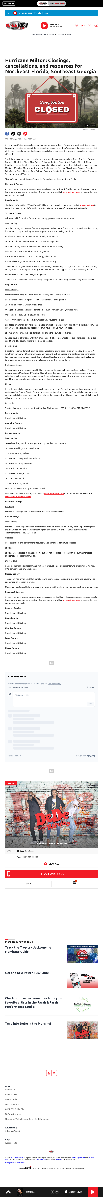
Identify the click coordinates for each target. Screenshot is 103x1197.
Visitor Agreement (78, 1158)
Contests (60, 34)
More (69, 34)
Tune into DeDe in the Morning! (28, 1023)
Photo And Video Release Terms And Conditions (27, 1119)
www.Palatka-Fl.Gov (54, 493)
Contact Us (10, 1090)
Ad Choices (41, 1159)
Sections (7, 4)
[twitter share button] (13, 134)
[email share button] (19, 134)
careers (58, 1159)
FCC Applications (13, 1114)
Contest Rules (11, 1099)
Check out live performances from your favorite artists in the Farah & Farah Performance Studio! (34, 1002)
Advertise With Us (13, 1131)
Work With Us (11, 1094)
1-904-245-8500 (52, 873)
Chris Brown (56, 27)
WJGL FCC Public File (14, 1109)
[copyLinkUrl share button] (25, 134)
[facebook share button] (7, 134)
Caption (91, 125)
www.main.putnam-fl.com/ (18, 496)
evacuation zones (72, 192)
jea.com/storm (86, 205)
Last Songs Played (39, 34)
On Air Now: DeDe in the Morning (52, 843)
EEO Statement (12, 1104)
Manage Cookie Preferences (15, 1163)
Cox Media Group (17, 1158)
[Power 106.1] (51, 3)
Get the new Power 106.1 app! (27, 973)
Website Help (11, 1143)
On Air (51, 34)
